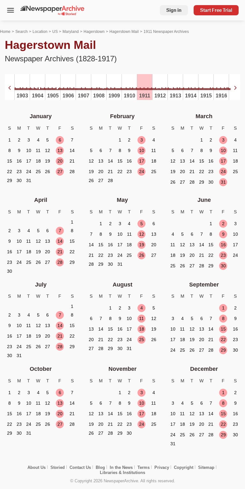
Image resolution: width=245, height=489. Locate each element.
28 (60, 262)
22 (223, 339)
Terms (143, 467)
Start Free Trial (216, 10)
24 (141, 171)
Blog (100, 467)
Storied (57, 467)
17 (141, 161)
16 (223, 244)
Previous (9, 88)
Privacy (161, 467)
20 (60, 161)
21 (60, 251)
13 (60, 150)
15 (223, 329)
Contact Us (80, 467)
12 (141, 234)
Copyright (183, 467)
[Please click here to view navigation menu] (10, 11)
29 (223, 350)
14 (60, 241)
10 (141, 150)
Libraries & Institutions (122, 472)
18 (141, 329)
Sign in (174, 10)
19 (141, 244)
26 (141, 255)
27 (60, 171)
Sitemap (206, 467)
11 (141, 318)
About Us (36, 467)
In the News (121, 467)
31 (223, 182)
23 (223, 255)
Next (235, 88)
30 (223, 265)
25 (141, 339)
